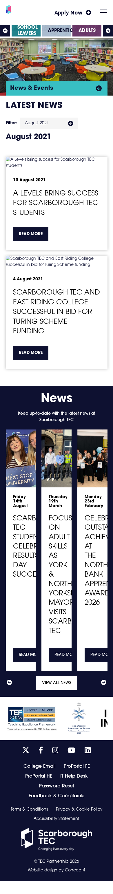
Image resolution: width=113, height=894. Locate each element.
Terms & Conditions (29, 810)
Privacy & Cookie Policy (79, 810)
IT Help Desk (74, 776)
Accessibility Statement (56, 819)
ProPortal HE (38, 776)
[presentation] (5, 30)
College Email (39, 766)
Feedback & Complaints (56, 796)
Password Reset (56, 786)
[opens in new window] (56, 839)
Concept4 (75, 870)
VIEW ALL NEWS (56, 683)
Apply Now (68, 12)
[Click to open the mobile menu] (103, 13)
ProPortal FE (77, 766)
